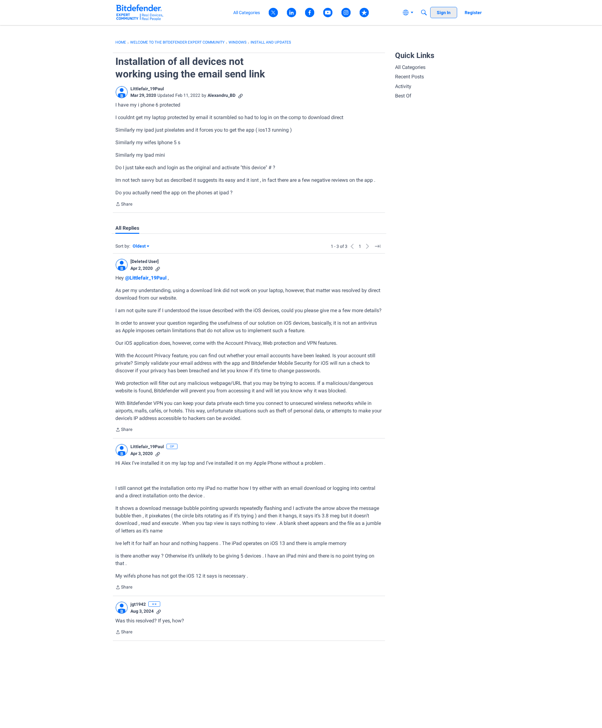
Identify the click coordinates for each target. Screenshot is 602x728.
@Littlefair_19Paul (145, 278)
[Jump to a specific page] (377, 246)
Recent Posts (409, 77)
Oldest (139, 246)
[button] (121, 92)
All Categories (410, 67)
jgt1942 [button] (138, 604)
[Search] (424, 12)
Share (123, 205)
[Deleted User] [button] (144, 261)
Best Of (403, 96)
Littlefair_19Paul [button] (147, 88)
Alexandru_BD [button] (221, 95)
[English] (139, 12)
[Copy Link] (240, 95)
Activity (403, 86)
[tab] (127, 228)
